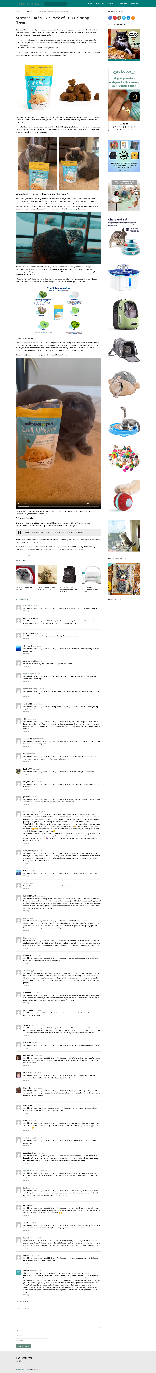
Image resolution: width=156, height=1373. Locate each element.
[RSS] (133, 18)
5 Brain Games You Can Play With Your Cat (46, 588)
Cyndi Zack (27, 674)
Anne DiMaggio (28, 970)
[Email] (128, 18)
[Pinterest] (115, 18)
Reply (27, 611)
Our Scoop (112, 4)
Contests (134, 4)
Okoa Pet (93, 30)
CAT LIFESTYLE (29, 11)
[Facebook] (110, 18)
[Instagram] (119, 18)
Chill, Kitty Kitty (82, 549)
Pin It (28, 555)
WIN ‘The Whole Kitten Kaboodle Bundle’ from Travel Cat (68, 589)
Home (89, 4)
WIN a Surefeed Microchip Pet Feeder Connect (90, 589)
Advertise (123, 4)
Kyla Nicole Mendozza (31, 1170)
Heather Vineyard (29, 812)
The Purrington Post (28, 3)
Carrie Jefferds (28, 1138)
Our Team (100, 4)
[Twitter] (124, 18)
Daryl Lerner (27, 605)
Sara (25, 883)
